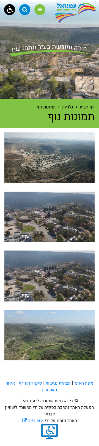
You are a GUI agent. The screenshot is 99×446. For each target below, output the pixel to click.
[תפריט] (39, 9)
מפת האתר (83, 383)
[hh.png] (49, 276)
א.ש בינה (33, 420)
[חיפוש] (24, 9)
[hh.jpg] (49, 217)
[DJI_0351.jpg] (49, 157)
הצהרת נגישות (58, 383)
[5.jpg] (49, 335)
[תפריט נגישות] (9, 9)
